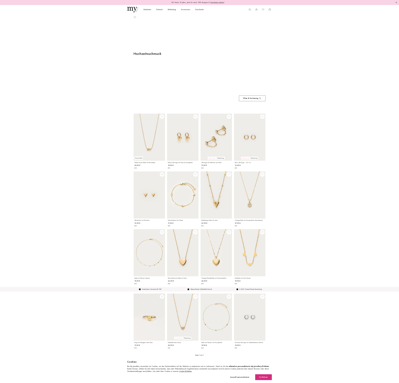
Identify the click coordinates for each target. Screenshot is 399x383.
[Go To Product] (149, 137)
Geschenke (199, 9)
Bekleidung (172, 9)
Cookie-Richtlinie (185, 371)
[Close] (396, 2)
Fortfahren (263, 377)
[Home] (135, 17)
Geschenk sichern (217, 2)
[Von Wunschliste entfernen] (162, 116)
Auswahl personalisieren (239, 377)
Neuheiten (147, 9)
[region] (199, 289)
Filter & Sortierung (250, 98)
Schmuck (159, 9)
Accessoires (185, 9)
